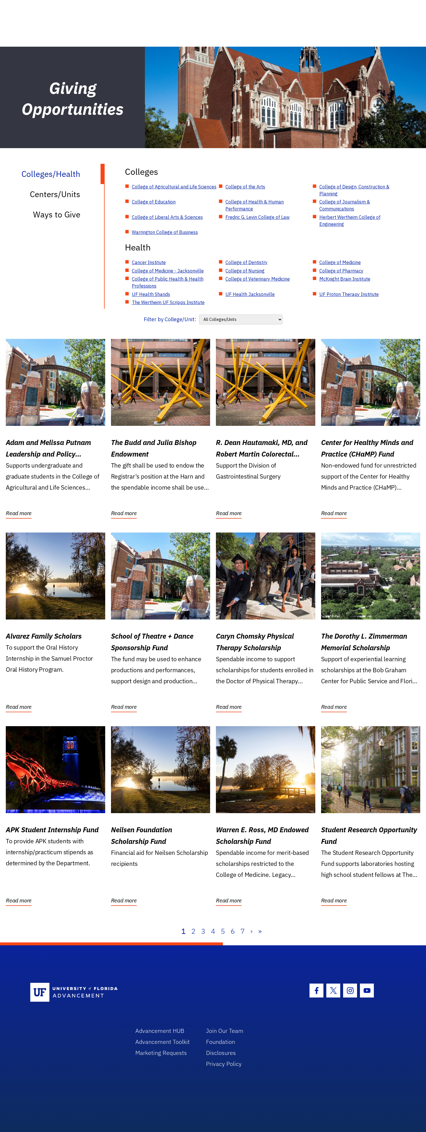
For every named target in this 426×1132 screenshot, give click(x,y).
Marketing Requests (161, 1053)
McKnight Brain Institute (344, 279)
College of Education (154, 202)
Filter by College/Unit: (170, 319)
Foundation (220, 1042)
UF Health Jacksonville (250, 294)
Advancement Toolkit (162, 1042)
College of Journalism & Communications (344, 205)
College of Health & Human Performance (254, 205)
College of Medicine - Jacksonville (168, 271)
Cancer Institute (149, 262)
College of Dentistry (246, 262)
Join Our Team (224, 1031)
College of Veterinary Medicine (257, 279)
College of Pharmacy (341, 271)
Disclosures (221, 1053)
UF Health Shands (151, 294)
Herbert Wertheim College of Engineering (350, 220)
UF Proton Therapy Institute (349, 294)
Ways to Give (56, 214)
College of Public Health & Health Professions (167, 282)
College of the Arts (245, 187)
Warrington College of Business (165, 232)
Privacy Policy (224, 1064)
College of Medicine (340, 262)
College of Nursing (245, 271)
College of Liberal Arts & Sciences (167, 217)
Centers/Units (55, 194)
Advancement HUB (159, 1031)
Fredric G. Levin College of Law (257, 217)
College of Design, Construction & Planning (354, 190)
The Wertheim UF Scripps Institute (168, 302)
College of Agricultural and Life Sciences (174, 187)
